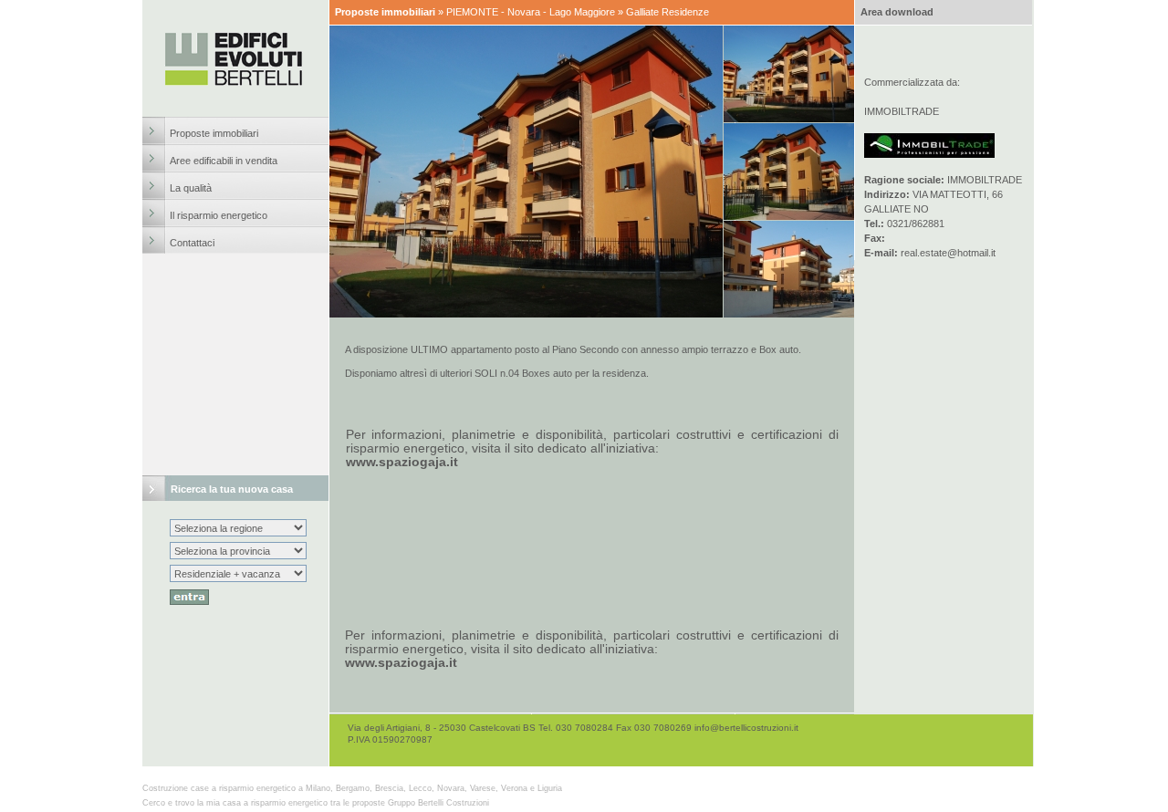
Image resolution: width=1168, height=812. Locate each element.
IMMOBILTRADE (901, 111)
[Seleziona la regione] (238, 528)
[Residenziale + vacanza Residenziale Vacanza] (238, 573)
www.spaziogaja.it (402, 461)
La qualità (191, 187)
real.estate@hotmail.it (948, 252)
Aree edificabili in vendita (223, 160)
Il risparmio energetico (218, 215)
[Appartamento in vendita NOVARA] (789, 217)
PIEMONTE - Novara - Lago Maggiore (530, 11)
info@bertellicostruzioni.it (746, 728)
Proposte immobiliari (214, 133)
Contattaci (192, 242)
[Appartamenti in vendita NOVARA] (789, 119)
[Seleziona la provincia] (238, 551)
